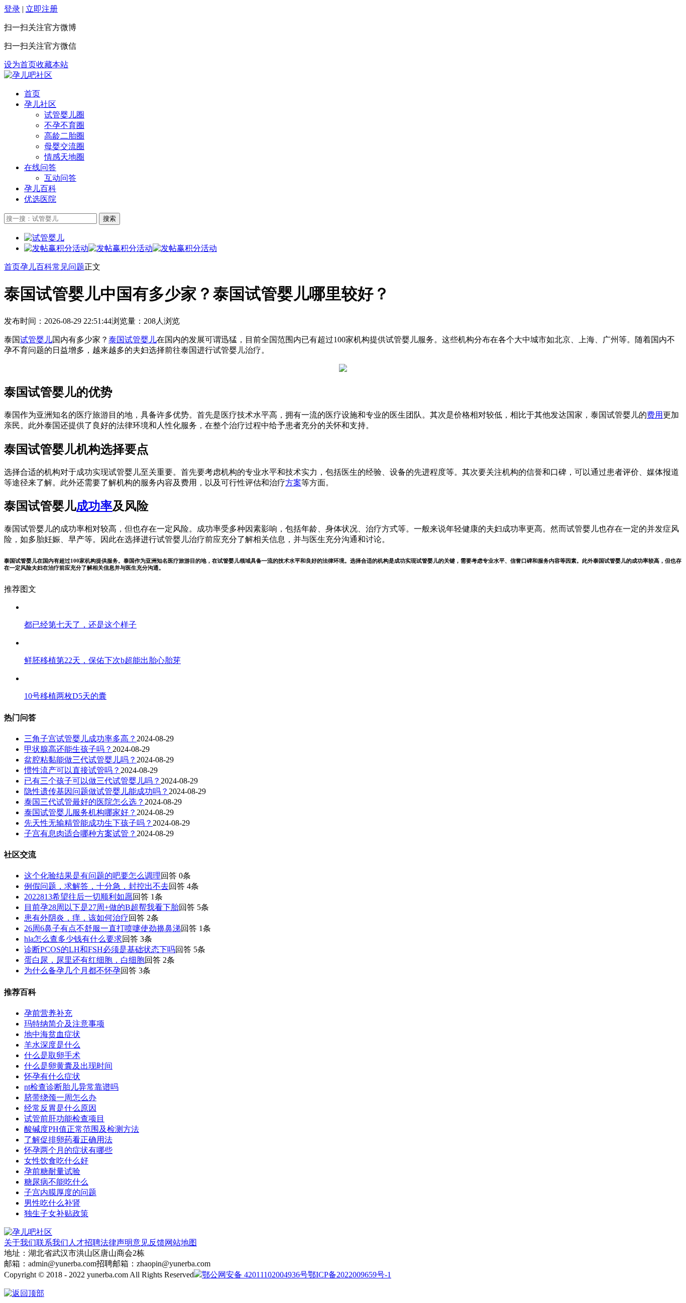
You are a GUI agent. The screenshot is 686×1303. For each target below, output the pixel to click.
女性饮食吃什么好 (56, 1160)
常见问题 (68, 267)
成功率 (94, 505)
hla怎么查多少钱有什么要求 (73, 939)
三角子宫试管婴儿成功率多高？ (80, 738)
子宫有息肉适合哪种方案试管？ (80, 833)
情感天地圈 (64, 157)
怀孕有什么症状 (52, 1076)
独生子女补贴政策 (56, 1213)
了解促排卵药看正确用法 (68, 1139)
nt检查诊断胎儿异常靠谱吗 (71, 1087)
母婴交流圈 (64, 146)
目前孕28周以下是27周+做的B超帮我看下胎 (101, 907)
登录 (12, 9)
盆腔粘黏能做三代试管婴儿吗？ (80, 759)
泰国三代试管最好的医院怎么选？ (84, 802)
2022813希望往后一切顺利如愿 (78, 896)
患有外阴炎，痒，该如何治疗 (76, 918)
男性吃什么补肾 (52, 1203)
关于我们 (20, 1242)
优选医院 (40, 199)
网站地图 (181, 1242)
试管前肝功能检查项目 (64, 1118)
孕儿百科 (40, 188)
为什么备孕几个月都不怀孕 (72, 970)
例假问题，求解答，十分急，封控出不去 (96, 886)
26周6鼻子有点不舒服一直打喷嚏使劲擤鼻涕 (102, 928)
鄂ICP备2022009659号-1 (349, 1274)
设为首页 (20, 64)
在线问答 (40, 167)
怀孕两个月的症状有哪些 (68, 1150)
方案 (293, 482)
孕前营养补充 (48, 1013)
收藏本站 (52, 64)
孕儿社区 (40, 104)
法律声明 (116, 1242)
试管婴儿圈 (64, 114)
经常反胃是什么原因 (60, 1108)
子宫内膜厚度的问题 (60, 1192)
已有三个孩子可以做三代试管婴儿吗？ (92, 780)
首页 (32, 93)
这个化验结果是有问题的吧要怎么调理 (92, 875)
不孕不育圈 (64, 125)
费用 (655, 415)
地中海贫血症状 (52, 1034)
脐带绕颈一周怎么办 (60, 1097)
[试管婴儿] (28, 75)
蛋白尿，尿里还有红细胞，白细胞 (84, 960)
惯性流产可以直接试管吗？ (72, 770)
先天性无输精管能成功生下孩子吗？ (88, 823)
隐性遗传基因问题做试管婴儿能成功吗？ (96, 791)
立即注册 (42, 9)
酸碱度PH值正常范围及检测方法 (81, 1129)
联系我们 (52, 1242)
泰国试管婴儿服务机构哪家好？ (80, 812)
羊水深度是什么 (52, 1044)
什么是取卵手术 (52, 1055)
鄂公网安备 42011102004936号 (255, 1274)
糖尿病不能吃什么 (56, 1182)
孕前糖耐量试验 (52, 1171)
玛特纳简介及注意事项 (64, 1023)
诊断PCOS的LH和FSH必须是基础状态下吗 (99, 949)
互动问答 (60, 178)
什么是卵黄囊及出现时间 (68, 1066)
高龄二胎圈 (64, 136)
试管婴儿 (36, 339)
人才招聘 (84, 1242)
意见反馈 (149, 1242)
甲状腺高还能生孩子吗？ (68, 749)
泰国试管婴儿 (132, 339)
